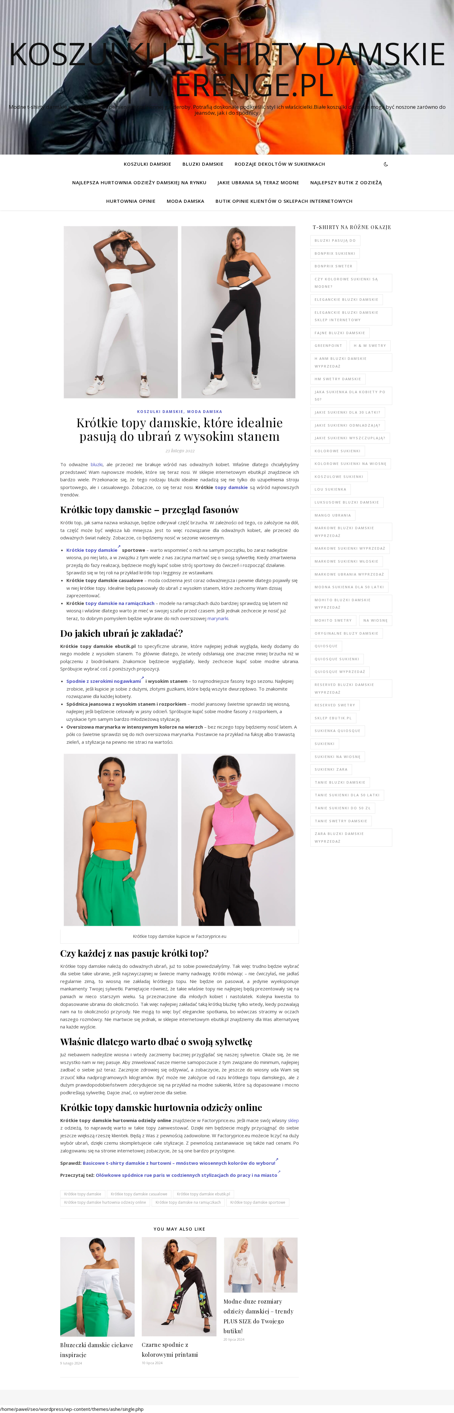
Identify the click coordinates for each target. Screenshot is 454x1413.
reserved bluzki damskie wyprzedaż (344, 688)
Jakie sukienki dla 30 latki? (348, 412)
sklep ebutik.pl (333, 718)
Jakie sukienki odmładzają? (348, 425)
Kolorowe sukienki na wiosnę (351, 463)
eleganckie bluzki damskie (347, 299)
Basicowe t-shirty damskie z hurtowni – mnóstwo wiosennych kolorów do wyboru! (179, 1163)
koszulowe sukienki (339, 476)
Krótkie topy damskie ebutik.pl (203, 1194)
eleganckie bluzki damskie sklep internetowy (347, 316)
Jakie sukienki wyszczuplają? (350, 438)
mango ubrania (333, 515)
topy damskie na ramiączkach (119, 603)
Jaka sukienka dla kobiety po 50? (350, 395)
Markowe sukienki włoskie (347, 561)
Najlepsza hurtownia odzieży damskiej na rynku (139, 182)
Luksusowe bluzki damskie (347, 502)
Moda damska (185, 201)
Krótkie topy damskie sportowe (257, 1202)
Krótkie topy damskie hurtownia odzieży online (105, 1202)
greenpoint (329, 345)
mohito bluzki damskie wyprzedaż (343, 604)
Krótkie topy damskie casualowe (139, 1194)
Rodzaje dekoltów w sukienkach (280, 164)
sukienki (325, 743)
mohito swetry (333, 620)
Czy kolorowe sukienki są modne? (346, 283)
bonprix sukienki (335, 253)
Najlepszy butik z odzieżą (346, 182)
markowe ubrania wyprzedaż (349, 574)
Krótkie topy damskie (91, 550)
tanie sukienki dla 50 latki (347, 795)
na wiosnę (376, 620)
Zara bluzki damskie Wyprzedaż (339, 837)
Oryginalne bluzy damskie (347, 633)
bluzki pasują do (335, 240)
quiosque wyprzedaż (340, 671)
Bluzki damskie (203, 164)
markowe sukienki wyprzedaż (350, 548)
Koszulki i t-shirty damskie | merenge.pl (227, 69)
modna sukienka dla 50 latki (349, 587)
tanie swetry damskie (341, 821)
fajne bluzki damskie (340, 332)
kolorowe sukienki (338, 451)
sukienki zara (331, 769)
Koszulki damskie (147, 164)
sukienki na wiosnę (338, 756)
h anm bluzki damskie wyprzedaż (341, 362)
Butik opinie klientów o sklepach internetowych (284, 201)
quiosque (326, 646)
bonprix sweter (334, 266)
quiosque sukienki (337, 659)
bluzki (97, 464)
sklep (293, 1120)
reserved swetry (335, 705)
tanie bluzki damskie (340, 782)
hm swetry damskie (338, 379)
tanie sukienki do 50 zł (343, 808)
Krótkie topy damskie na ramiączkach (188, 1202)
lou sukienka (331, 489)
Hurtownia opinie (131, 201)
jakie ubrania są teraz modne (258, 182)
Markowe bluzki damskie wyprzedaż (344, 532)
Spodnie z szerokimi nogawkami (103, 681)
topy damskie (231, 487)
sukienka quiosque (338, 730)
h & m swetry (370, 345)
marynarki (218, 618)
